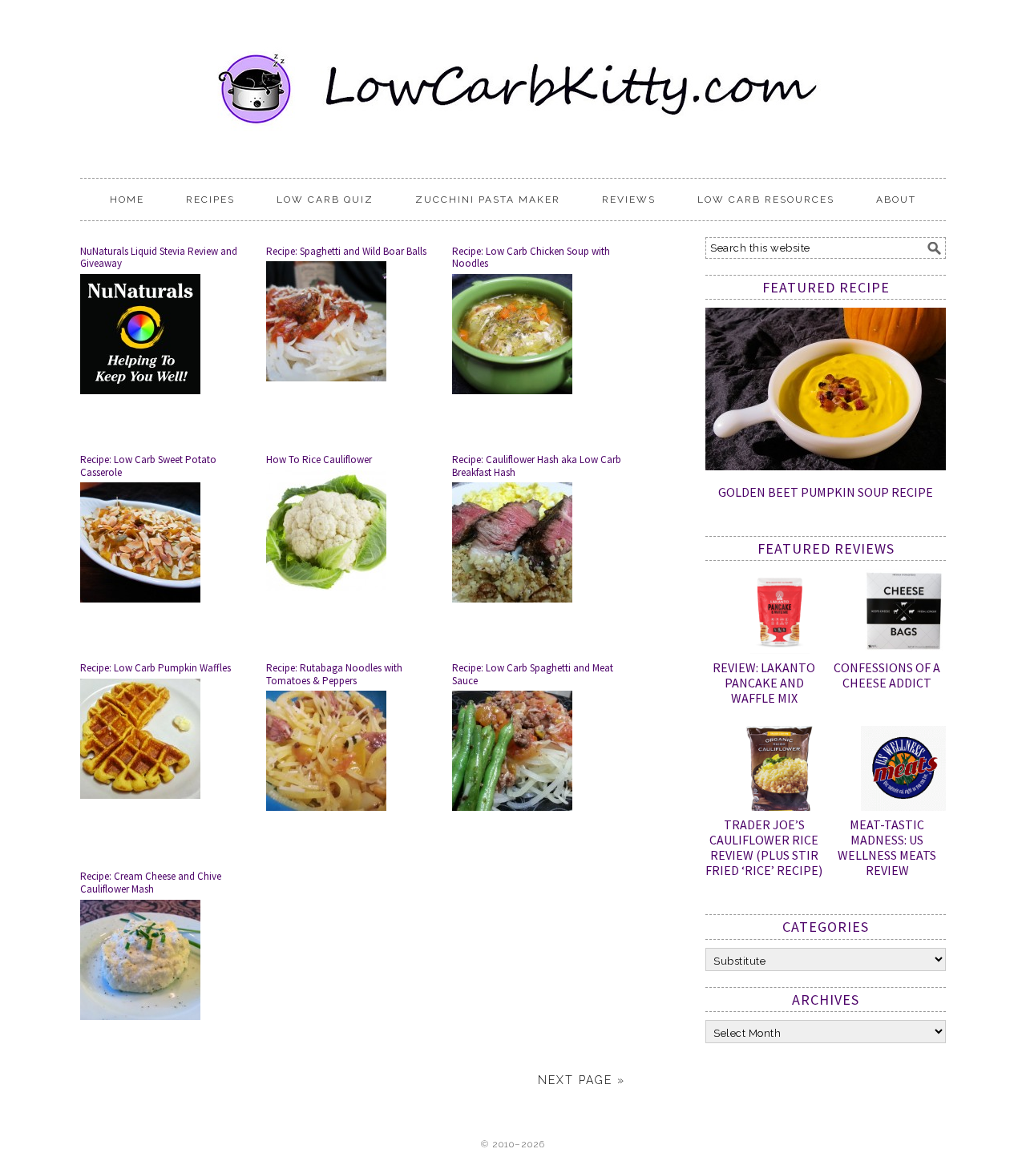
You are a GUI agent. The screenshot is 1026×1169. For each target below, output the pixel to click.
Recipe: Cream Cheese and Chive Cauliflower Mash (150, 882)
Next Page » (581, 1080)
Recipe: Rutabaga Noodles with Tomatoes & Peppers (334, 674)
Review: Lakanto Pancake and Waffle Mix (764, 682)
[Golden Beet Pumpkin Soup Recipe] (825, 466)
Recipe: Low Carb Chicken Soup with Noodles (531, 257)
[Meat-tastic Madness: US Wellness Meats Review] (903, 771)
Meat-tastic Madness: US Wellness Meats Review (887, 847)
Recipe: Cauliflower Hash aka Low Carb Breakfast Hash (536, 466)
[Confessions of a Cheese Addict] (903, 614)
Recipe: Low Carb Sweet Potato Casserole (148, 466)
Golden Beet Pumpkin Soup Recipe (825, 492)
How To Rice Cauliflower (319, 459)
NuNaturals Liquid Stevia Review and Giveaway (158, 257)
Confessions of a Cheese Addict (887, 675)
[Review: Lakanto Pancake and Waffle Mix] (779, 614)
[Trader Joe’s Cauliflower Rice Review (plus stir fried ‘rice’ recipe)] (779, 771)
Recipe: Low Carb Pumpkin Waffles (155, 668)
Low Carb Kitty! (513, 81)
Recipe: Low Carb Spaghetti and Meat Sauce (532, 674)
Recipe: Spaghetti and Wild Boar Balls (346, 251)
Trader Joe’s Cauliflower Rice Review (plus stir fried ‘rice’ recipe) (763, 847)
